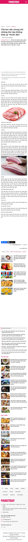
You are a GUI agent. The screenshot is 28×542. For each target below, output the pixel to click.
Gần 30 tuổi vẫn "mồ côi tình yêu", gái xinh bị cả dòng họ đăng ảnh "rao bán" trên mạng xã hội (14, 75)
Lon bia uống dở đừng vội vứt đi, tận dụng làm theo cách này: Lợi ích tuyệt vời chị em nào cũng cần (13, 338)
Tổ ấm (11, 488)
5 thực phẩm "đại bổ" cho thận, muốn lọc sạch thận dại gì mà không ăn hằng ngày (20, 274)
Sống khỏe (13, 26)
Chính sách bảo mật (18, 539)
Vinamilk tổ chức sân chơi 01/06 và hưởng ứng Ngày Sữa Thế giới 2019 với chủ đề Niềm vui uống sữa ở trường (18, 382)
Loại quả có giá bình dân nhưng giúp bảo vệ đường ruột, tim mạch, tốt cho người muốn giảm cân (13, 335)
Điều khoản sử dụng (10, 539)
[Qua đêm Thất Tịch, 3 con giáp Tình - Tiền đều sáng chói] (5, 448)
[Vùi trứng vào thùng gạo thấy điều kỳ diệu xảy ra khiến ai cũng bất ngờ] (5, 403)
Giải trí (11, 491)
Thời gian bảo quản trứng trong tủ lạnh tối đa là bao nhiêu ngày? (18, 432)
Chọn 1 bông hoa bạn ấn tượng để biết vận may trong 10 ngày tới (18, 480)
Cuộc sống (5, 494)
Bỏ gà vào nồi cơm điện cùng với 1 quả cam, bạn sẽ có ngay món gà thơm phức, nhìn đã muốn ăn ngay (18, 395)
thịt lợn (7, 251)
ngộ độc (24, 251)
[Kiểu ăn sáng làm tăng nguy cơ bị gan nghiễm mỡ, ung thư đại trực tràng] (7, 283)
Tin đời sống (20, 494)
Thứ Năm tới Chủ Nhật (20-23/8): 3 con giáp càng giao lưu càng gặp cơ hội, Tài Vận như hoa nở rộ (18, 454)
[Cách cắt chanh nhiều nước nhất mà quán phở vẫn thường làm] (5, 410)
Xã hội (6, 488)
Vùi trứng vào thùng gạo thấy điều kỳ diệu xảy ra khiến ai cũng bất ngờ (18, 401)
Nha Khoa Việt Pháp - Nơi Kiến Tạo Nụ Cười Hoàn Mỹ (14, 341)
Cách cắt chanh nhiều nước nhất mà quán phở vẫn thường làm (18, 408)
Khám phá (12, 494)
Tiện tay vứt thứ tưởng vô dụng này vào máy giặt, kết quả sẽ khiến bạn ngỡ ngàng (18, 388)
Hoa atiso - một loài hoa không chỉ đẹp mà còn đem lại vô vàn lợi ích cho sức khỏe (14, 347)
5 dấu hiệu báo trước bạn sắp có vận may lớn (17, 439)
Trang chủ (3, 26)
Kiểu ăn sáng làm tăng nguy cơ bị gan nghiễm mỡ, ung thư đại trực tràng (20, 281)
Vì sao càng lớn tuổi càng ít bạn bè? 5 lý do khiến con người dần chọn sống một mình (18, 467)
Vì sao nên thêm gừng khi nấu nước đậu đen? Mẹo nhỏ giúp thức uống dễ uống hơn (18, 474)
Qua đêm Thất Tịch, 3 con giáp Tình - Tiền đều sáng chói (18, 446)
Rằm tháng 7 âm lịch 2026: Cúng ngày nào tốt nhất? (17, 425)
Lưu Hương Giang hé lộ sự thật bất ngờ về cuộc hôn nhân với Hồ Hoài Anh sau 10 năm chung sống (18, 375)
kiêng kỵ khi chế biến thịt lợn (15, 251)
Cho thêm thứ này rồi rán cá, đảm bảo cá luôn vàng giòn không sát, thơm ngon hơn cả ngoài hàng (18, 368)
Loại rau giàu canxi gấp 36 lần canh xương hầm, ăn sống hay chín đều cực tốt (13, 332)
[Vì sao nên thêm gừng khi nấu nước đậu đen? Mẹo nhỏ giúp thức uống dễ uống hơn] (5, 475)
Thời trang (17, 491)
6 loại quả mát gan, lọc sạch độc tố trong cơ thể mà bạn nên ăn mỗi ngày (20, 265)
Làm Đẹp (23, 488)
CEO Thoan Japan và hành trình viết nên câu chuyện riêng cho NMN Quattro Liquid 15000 (13, 344)
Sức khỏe (8, 26)
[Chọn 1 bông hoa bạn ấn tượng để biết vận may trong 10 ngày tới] (5, 482)
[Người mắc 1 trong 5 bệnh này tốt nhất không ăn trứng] (7, 291)
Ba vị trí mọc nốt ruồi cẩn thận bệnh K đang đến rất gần (14, 350)
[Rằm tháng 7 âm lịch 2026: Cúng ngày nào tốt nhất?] (5, 427)
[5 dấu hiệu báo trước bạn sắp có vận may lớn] (5, 441)
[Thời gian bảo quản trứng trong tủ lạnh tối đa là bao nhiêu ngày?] (5, 434)
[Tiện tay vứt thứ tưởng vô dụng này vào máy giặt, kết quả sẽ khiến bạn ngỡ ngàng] (5, 389)
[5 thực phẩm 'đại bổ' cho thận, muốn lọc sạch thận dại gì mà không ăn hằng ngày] (7, 274)
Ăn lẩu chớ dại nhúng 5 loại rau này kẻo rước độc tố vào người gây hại (13, 353)
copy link (25, 244)
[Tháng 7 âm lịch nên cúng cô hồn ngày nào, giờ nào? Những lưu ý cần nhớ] (5, 461)
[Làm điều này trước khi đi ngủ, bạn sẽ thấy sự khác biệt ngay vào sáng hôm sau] (7, 258)
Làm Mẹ (16, 488)
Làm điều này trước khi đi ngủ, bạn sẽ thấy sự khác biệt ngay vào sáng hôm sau (20, 257)
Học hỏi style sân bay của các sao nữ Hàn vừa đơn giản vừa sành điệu (13, 78)
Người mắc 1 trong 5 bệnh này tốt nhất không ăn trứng (20, 290)
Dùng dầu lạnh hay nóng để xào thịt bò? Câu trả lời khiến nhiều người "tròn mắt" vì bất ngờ (18, 361)
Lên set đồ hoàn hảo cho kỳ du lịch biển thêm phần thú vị (14, 72)
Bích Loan (25, 248)
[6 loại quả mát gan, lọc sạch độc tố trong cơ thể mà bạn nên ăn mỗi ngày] (7, 266)
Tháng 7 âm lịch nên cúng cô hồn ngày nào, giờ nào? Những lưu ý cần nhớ (17, 460)
